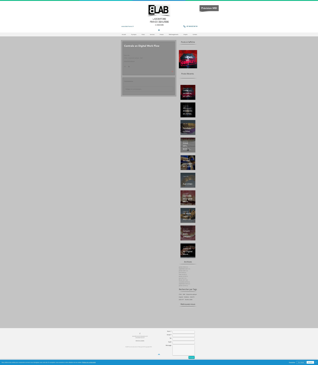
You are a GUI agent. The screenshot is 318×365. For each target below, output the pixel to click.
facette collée (188, 299)
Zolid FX (192, 297)
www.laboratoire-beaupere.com (140, 336)
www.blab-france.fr (127, 26)
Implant (181, 297)
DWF (141, 58)
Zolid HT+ (181, 299)
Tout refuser (301, 362)
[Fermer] (316, 362)
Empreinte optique (133, 58)
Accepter (310, 362)
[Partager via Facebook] (125, 66)
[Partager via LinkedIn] (129, 66)
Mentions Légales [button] (140, 340)
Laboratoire (159, 19)
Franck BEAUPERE (159, 22)
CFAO (125, 58)
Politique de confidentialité (89, 362)
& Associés (159, 25)
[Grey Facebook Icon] (140, 334)
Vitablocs (186, 297)
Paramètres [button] (292, 362)
